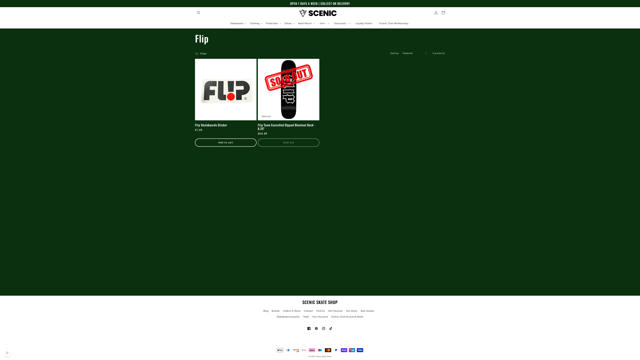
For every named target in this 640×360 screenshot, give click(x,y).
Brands (276, 311)
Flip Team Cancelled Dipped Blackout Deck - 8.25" (287, 126)
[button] (198, 12)
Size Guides (367, 311)
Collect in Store (292, 311)
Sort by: (394, 53)
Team (306, 316)
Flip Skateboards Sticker (211, 125)
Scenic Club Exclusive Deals (347, 316)
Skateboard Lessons (288, 316)
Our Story (351, 311)
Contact (308, 311)
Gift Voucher (335, 311)
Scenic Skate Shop (324, 356)
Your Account (320, 316)
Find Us (320, 311)
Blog (265, 311)
